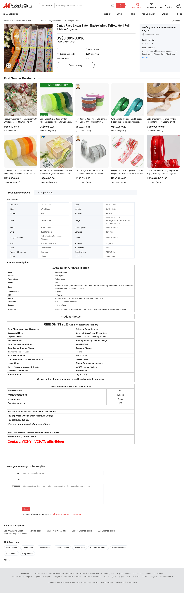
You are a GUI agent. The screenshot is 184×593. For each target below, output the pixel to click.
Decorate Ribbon (119, 547)
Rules (179, 14)
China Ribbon (44, 547)
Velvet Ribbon (35, 530)
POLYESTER (46, 204)
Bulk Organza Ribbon (106, 530)
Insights (160, 573)
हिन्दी (128, 576)
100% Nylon (111, 252)
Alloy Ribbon (27, 553)
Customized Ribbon (98, 547)
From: (17, 473)
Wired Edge (45, 209)
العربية (106, 576)
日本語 (121, 576)
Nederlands (97, 576)
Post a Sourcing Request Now (67, 514)
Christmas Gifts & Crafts (14, 530)
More (144, 57)
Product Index (138, 573)
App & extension (148, 14)
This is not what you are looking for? (37, 514)
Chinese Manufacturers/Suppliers (60, 573)
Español (38, 576)
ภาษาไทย (136, 576)
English (29, 576)
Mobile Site (150, 573)
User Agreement (107, 582)
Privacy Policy (132, 582)
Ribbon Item (79, 547)
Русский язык (68, 576)
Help (133, 14)
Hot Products (26, 573)
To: (19, 479)
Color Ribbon (27, 547)
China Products (39, 573)
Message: (16, 486)
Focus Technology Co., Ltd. (74, 582)
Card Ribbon (11, 553)
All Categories (12, 14)
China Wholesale (81, 573)
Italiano (78, 576)
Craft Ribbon (11, 547)
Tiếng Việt (153, 576)
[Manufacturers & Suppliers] (17, 5)
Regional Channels (124, 573)
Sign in (178, 7)
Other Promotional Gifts (57, 530)
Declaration (120, 582)
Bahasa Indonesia (166, 576)
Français (57, 576)
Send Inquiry (75, 65)
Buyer (119, 14)
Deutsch (87, 576)
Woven (109, 213)
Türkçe (144, 576)
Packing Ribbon (62, 547)
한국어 (113, 576)
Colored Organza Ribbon (82, 530)
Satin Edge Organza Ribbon (15, 533)
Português (47, 576)
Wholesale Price (96, 573)
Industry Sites (109, 573)
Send (26, 509)
